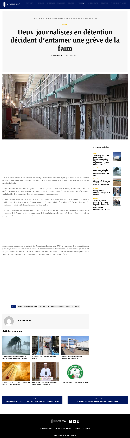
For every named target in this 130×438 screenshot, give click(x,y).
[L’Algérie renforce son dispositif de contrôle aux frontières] (75, 345)
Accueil (34, 18)
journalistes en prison (57, 306)
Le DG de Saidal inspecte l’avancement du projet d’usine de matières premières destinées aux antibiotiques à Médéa (101, 204)
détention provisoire (30, 306)
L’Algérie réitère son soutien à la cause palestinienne (97, 401)
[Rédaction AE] (10, 321)
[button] (27, 7)
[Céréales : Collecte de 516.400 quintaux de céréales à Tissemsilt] (117, 182)
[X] (63, 63)
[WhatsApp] (72, 63)
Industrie (95, 198)
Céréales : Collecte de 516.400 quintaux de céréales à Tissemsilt (101, 183)
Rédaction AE (57, 55)
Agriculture (96, 178)
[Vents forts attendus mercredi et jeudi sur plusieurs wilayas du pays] (16, 345)
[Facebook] (58, 63)
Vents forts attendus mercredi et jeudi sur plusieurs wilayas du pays (101, 172)
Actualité (41, 18)
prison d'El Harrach (72, 306)
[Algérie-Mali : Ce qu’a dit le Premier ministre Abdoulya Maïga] (45, 371)
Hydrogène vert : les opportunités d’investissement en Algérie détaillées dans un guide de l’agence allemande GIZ (101, 159)
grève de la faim (44, 306)
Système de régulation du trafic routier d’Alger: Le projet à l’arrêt (32, 401)
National (48, 18)
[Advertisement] (45, 160)
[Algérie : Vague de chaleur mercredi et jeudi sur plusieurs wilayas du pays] (16, 371)
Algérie (19, 306)
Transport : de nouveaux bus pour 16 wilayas (101, 192)
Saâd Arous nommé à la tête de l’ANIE (75, 382)
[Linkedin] (74, 421)
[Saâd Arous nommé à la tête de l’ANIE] (75, 371)
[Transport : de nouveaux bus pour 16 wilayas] (45, 345)
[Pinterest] (67, 63)
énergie (95, 153)
